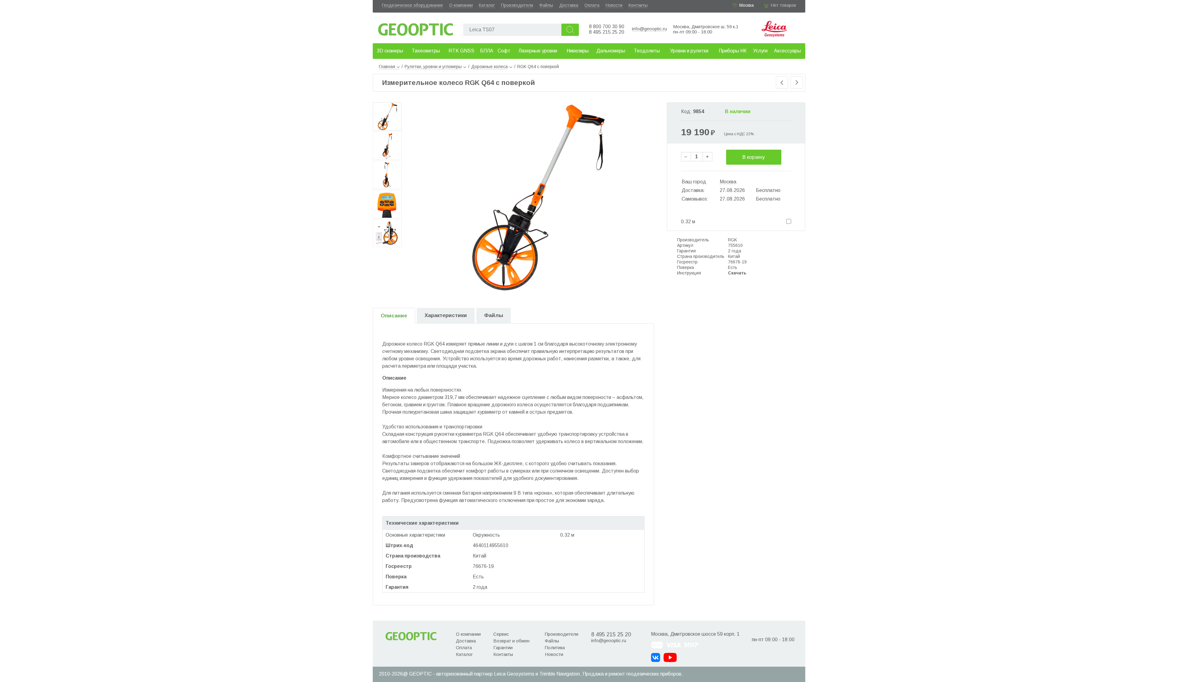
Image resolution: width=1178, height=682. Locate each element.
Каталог (487, 5)
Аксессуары (787, 50)
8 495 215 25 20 (606, 32)
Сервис (501, 634)
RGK (732, 239)
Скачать (737, 272)
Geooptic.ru (415, 28)
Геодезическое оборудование (412, 5)
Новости (614, 5)
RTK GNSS (461, 50)
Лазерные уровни (537, 50)
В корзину (753, 157)
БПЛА (486, 50)
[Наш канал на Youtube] (670, 657)
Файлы (546, 5)
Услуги (760, 50)
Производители (517, 5)
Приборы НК (733, 50)
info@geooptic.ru (649, 28)
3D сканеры (390, 50)
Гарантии (503, 647)
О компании (461, 5)
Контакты (638, 5)
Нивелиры (578, 50)
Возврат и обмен (511, 640)
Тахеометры (426, 50)
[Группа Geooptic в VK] (655, 657)
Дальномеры (610, 50)
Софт (504, 50)
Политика (555, 647)
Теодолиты (647, 50)
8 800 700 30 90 (606, 26)
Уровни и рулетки (689, 50)
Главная (387, 66)
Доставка (568, 5)
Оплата (591, 5)
